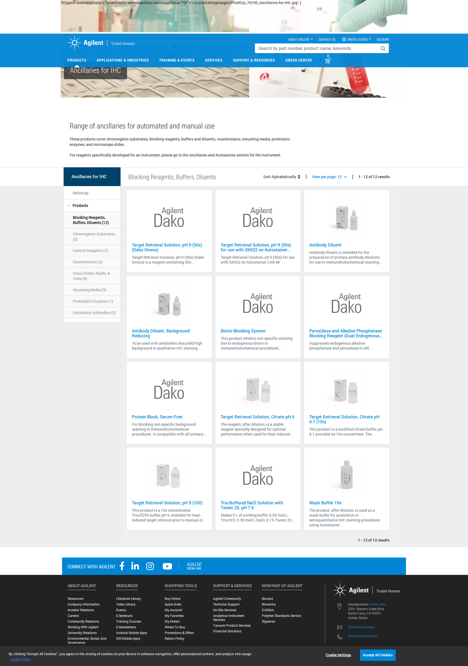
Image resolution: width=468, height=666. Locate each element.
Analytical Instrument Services (228, 618)
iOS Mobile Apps (128, 638)
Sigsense (268, 621)
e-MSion (268, 610)
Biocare (267, 599)
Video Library (125, 604)
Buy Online (172, 599)
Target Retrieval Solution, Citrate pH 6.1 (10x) (344, 419)
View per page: (327, 176)
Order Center (298, 60)
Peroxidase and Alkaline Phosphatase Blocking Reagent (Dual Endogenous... (346, 333)
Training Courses (128, 621)
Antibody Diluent (325, 245)
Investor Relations (81, 610)
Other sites (378, 604)
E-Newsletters (126, 627)
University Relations (82, 633)
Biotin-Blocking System (243, 331)
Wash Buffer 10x (325, 502)
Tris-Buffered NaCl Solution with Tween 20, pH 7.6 (252, 505)
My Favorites (174, 616)
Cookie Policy (20, 659)
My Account (173, 610)
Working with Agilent (83, 627)
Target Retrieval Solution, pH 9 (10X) (167, 502)
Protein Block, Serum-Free (157, 417)
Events (121, 610)
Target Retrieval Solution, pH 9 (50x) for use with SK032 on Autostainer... (256, 247)
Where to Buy (175, 627)
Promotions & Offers (179, 633)
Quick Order (173, 604)
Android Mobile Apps (131, 633)
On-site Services (224, 610)
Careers (73, 616)
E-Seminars (124, 616)
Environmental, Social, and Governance (87, 640)
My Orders (172, 621)
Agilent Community (227, 599)
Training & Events (177, 60)
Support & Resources (254, 60)
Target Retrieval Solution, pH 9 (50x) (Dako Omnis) (167, 247)
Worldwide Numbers (363, 636)
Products (76, 60)
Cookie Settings (338, 654)
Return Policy (174, 638)
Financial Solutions (227, 631)
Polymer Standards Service (281, 616)
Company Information (84, 604)
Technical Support (226, 604)
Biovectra (269, 604)
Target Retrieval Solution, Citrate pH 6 (257, 417)
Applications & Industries (123, 60)
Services (214, 60)
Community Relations (83, 621)
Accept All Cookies (377, 654)
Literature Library (128, 599)
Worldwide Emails (361, 627)
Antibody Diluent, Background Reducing (161, 333)
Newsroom (75, 599)
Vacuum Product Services (232, 625)
